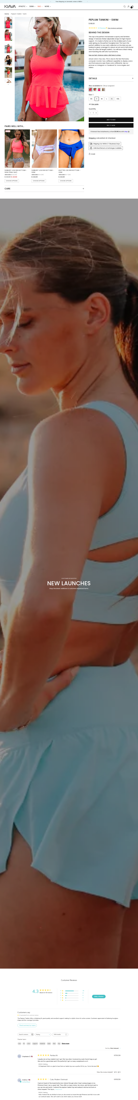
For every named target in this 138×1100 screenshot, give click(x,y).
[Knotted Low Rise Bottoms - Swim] (71, 148)
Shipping (92, 138)
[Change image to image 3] (8, 47)
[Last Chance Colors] (95, 89)
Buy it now (111, 125)
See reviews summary (115, 28)
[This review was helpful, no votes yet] (115, 1072)
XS (91, 99)
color (28, 1043)
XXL (118, 99)
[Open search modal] (124, 6)
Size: (91, 95)
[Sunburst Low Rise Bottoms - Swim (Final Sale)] (17, 148)
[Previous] (51, 1)
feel (54, 1043)
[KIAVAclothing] (10, 6)
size (19, 1043)
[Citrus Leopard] (90, 89)
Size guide (94, 104)
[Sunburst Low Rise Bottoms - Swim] (44, 148)
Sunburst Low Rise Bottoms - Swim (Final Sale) (16, 171)
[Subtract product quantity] (90, 113)
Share (93, 154)
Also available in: (101, 86)
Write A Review (99, 996)
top (59, 1043)
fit (24, 1043)
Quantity (92, 109)
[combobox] (43, 1034)
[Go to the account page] (128, 6)
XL (112, 99)
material (42, 1043)
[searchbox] (24, 1034)
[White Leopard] (103, 89)
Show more (65, 1043)
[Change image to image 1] (8, 22)
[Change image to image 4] (8, 60)
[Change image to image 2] (8, 35)
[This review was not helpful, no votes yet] (118, 1072)
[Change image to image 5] (8, 72)
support (35, 1043)
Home (7, 14)
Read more (58, 1089)
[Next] (87, 1)
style (49, 1043)
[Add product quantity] (96, 113)
